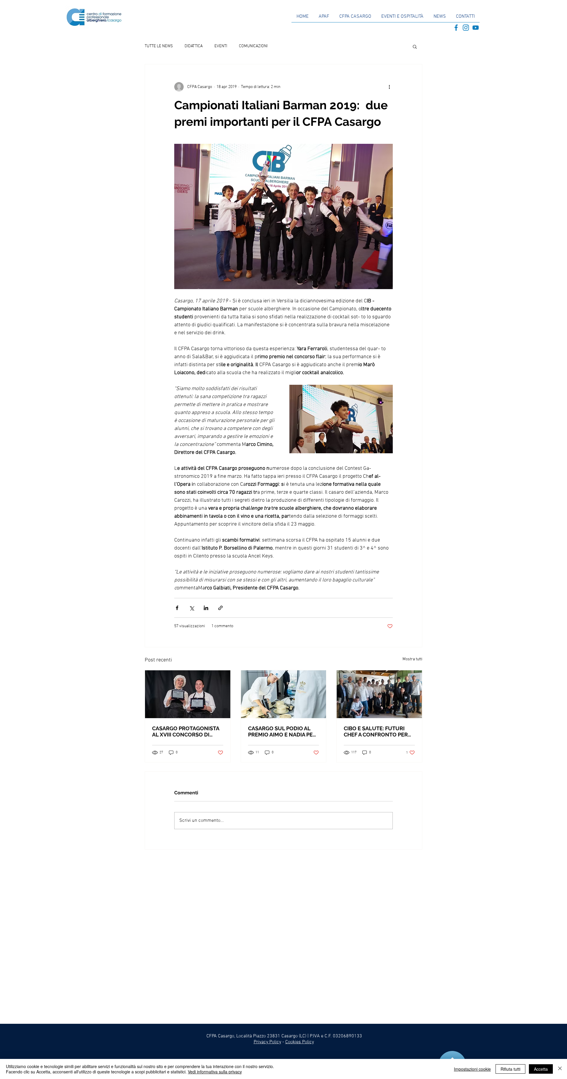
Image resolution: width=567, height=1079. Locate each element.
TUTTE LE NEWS (159, 46)
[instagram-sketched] (466, 28)
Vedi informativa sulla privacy (215, 1072)
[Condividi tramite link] (220, 608)
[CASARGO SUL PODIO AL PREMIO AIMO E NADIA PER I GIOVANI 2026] (283, 694)
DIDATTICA (194, 46)
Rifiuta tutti (510, 1069)
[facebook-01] (456, 28)
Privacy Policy (267, 1042)
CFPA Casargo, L (222, 1036)
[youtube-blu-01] (475, 28)
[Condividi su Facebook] (177, 608)
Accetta (541, 1069)
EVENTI (220, 46)
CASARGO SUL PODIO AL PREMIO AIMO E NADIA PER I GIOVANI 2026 (283, 731)
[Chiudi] (559, 1069)
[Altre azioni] (389, 86)
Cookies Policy (299, 1042)
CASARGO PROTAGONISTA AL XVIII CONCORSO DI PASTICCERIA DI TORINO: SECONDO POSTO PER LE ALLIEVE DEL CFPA (185, 731)
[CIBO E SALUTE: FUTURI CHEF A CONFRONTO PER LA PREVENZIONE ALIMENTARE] (379, 694)
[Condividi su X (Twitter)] (191, 608)
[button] (415, 46)
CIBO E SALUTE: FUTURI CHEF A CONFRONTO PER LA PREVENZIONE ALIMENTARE (376, 731)
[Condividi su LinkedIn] (206, 608)
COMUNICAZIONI (253, 46)
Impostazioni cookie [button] (472, 1069)
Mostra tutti (412, 659)
